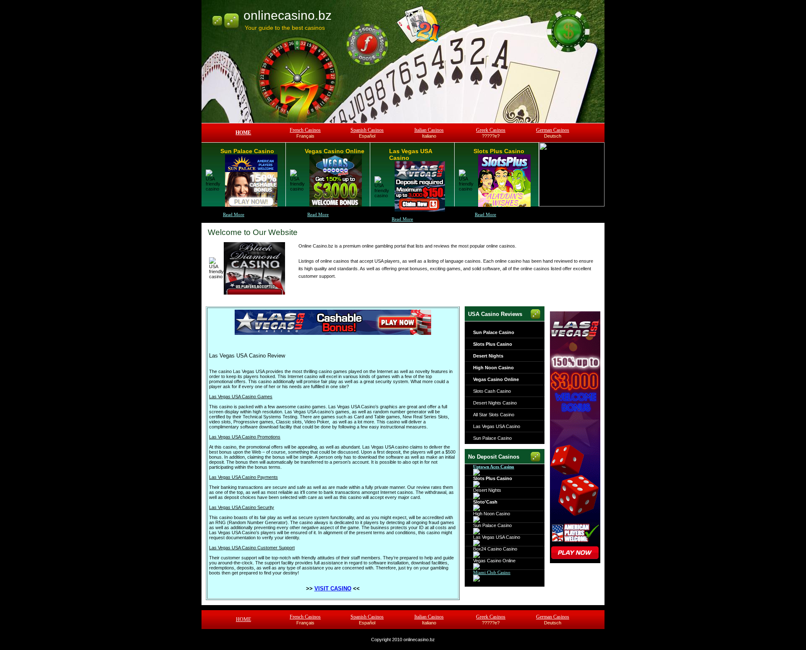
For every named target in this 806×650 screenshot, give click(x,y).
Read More (233, 214)
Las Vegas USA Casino (496, 426)
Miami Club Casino (491, 572)
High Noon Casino (493, 367)
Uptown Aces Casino (493, 466)
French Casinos (305, 130)
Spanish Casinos (367, 130)
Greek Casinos (490, 130)
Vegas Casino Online (496, 379)
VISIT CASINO (332, 588)
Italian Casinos (429, 130)
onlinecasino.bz (287, 15)
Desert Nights (488, 355)
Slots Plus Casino (492, 344)
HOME (243, 133)
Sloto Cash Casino (492, 391)
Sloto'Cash (485, 501)
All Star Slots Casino (493, 414)
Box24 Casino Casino (495, 548)
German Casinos (552, 130)
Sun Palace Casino (493, 332)
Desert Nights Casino (495, 402)
